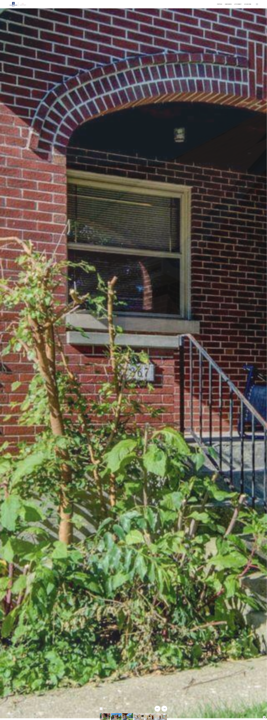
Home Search (228, 4)
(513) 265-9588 (247, 4)
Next (0, 719)
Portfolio (219, 4)
